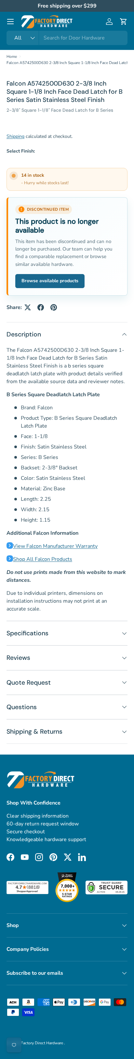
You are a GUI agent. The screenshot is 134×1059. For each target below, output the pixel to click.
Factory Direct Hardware (42, 1043)
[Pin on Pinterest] (53, 307)
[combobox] (67, 38)
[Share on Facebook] (40, 307)
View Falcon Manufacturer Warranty (55, 546)
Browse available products (49, 281)
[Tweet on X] (27, 307)
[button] (123, 21)
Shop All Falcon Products (42, 559)
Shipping (15, 136)
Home (12, 56)
